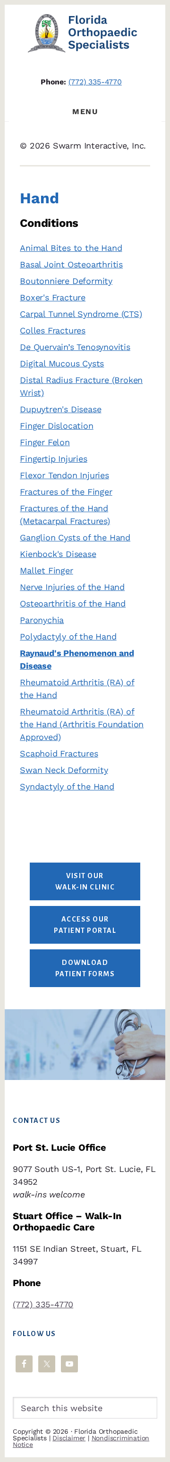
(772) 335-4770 (95, 81)
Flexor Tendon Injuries (64, 475)
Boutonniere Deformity (66, 281)
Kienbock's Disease (58, 554)
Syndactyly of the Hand (67, 786)
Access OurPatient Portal (85, 924)
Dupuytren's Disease (60, 409)
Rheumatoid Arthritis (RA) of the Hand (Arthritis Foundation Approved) (82, 724)
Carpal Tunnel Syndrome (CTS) (81, 314)
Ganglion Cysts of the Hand (75, 537)
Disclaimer (68, 1438)
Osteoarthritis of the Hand (73, 603)
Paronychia (42, 620)
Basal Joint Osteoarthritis (71, 264)
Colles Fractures (52, 330)
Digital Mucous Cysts (62, 363)
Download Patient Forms (85, 968)
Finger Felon (45, 442)
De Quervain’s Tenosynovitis (75, 347)
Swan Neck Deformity (64, 770)
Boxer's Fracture (52, 297)
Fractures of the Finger (66, 492)
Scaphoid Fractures (59, 753)
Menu (85, 111)
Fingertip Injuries (53, 459)
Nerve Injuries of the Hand (72, 587)
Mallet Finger (46, 570)
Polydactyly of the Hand (68, 636)
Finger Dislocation (56, 426)
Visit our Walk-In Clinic (85, 881)
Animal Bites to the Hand (71, 248)
